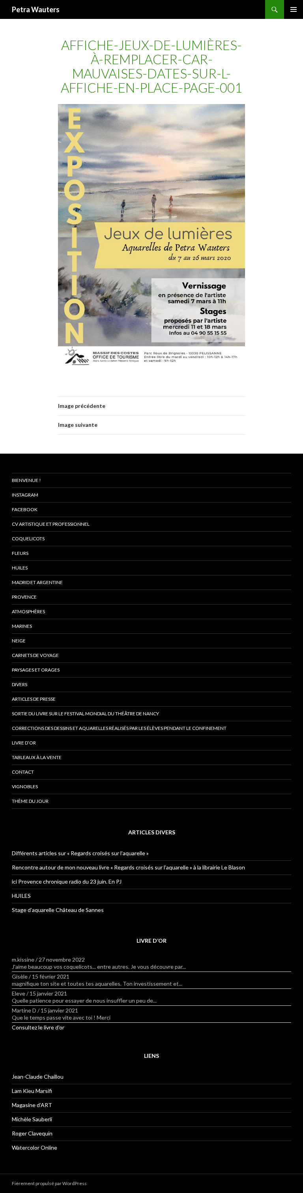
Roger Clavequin (32, 1133)
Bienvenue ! (26, 480)
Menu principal (293, 9)
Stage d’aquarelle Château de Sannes (58, 909)
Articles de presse (34, 699)
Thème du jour (30, 801)
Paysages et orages (36, 670)
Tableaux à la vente (37, 757)
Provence (24, 597)
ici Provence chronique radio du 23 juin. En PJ (67, 881)
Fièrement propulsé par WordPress (49, 1183)
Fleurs (20, 553)
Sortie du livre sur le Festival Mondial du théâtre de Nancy (85, 714)
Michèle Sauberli (32, 1119)
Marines (22, 626)
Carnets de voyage (35, 655)
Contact (23, 772)
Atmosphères (28, 611)
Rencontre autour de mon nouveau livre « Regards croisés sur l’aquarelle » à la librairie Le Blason (128, 867)
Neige (19, 641)
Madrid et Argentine (37, 582)
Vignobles (25, 786)
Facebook (24, 509)
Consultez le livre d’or (38, 1027)
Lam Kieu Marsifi (32, 1090)
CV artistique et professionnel (51, 524)
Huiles (20, 568)
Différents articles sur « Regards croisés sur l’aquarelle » (80, 853)
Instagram (25, 495)
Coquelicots (28, 539)
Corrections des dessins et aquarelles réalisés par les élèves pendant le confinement (119, 728)
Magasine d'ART (32, 1105)
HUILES (21, 895)
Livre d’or (24, 743)
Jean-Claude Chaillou (38, 1076)
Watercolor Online (34, 1147)
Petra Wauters (36, 9)
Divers (19, 684)
